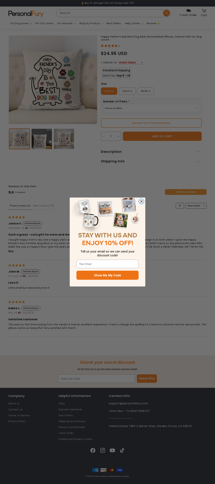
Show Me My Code (107, 275)
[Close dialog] (141, 201)
